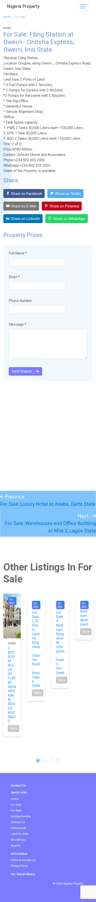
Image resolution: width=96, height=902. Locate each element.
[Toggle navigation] (83, 6)
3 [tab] (51, 760)
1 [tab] (38, 760)
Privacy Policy (19, 866)
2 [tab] (44, 760)
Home (7, 16)
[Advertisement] (48, 433)
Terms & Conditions (23, 860)
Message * (17, 324)
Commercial (18, 828)
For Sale (16, 804)
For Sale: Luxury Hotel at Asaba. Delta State (48, 504)
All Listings (18, 839)
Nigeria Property (23, 6)
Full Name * (18, 253)
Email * (14, 277)
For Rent (16, 810)
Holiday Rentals (21, 816)
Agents (15, 845)
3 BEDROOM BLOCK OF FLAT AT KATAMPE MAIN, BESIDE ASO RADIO (12, 684)
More (13, 728)
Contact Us (18, 822)
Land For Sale (19, 833)
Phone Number (20, 301)
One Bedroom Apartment (84, 615)
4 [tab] (58, 760)
